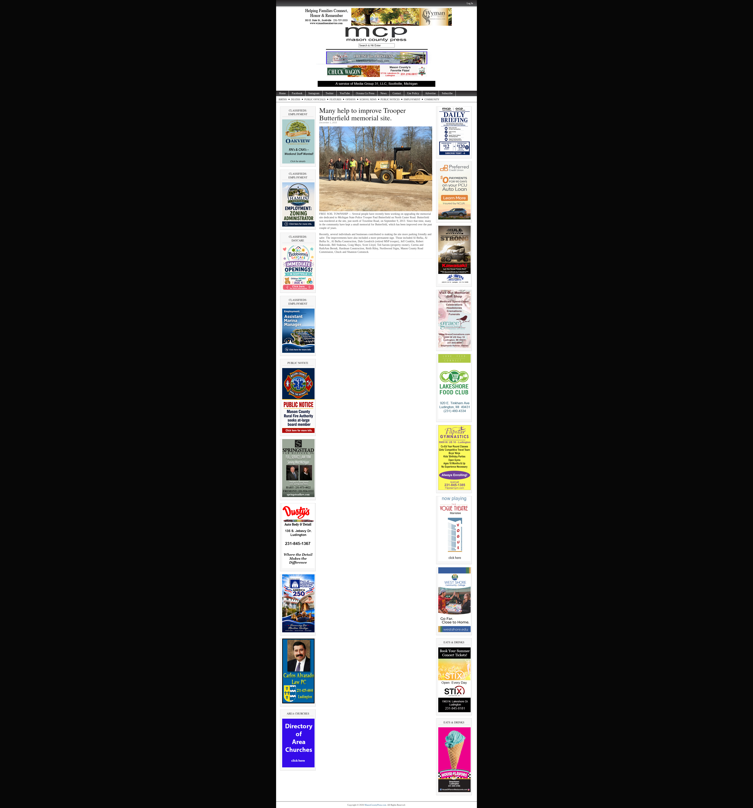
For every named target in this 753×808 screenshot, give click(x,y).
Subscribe (447, 93)
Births (283, 99)
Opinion (351, 99)
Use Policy (413, 93)
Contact (397, 93)
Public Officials (315, 99)
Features (335, 99)
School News (368, 99)
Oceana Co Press (365, 93)
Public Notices (390, 99)
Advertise (430, 93)
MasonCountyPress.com (375, 805)
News (383, 93)
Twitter (330, 93)
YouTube (345, 93)
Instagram (313, 93)
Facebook (297, 93)
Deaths (295, 99)
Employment (412, 99)
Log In (470, 3)
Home (282, 93)
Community (431, 99)
